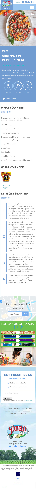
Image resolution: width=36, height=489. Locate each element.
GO (25, 314)
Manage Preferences (18, 482)
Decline (18, 478)
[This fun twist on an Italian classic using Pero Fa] (18, 332)
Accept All (18, 474)
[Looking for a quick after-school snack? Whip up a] (18, 340)
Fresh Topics (8, 411)
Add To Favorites (11, 99)
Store (18, 2)
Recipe (5, 51)
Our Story (8, 409)
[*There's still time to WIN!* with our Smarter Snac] (18, 344)
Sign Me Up (7, 398)
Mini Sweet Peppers (6, 187)
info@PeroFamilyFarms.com (18, 446)
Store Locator (27, 411)
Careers (13, 413)
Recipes (17, 411)
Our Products (19, 409)
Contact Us (22, 413)
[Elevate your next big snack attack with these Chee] (18, 336)
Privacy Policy (4, 487)
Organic (29, 409)
